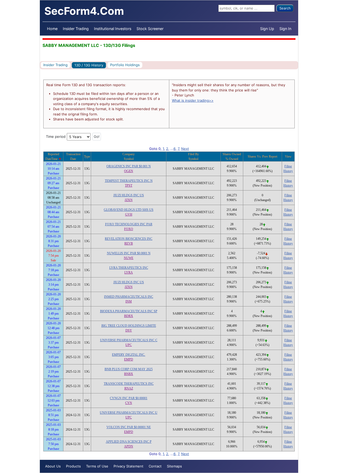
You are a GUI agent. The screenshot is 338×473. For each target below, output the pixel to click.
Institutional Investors (112, 28)
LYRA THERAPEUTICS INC (128, 268)
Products (73, 466)
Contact (155, 466)
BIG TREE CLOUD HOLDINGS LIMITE (128, 326)
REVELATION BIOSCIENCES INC (128, 239)
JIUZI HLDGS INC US (128, 195)
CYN (128, 403)
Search (285, 8)
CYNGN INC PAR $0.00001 (128, 398)
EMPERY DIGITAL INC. (128, 355)
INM (128, 301)
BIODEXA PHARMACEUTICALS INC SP (128, 311)
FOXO (128, 229)
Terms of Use (97, 466)
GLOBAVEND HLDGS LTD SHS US (128, 210)
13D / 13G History (88, 65)
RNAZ (128, 388)
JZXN (129, 200)
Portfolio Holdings (125, 65)
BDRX (128, 316)
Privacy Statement (128, 466)
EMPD (128, 359)
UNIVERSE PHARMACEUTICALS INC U (128, 413)
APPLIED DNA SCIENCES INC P (129, 441)
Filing (288, 166)
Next (185, 149)
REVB (128, 243)
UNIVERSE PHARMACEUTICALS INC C (128, 340)
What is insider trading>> (193, 100)
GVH (128, 214)
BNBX (128, 374)
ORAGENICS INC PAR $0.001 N (128, 166)
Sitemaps (174, 466)
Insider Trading (76, 28)
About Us (53, 466)
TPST (128, 185)
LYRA (128, 272)
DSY (128, 330)
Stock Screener (150, 28)
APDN (128, 446)
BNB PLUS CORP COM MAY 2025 (129, 369)
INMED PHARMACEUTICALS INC (128, 297)
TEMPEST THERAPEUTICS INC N (129, 181)
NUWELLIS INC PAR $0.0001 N (129, 253)
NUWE (128, 258)
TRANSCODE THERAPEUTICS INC (129, 384)
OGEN (128, 171)
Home (52, 28)
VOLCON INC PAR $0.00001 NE (128, 427)
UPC (128, 345)
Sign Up (267, 28)
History (288, 171)
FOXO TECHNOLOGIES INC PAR (128, 224)
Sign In (285, 28)
